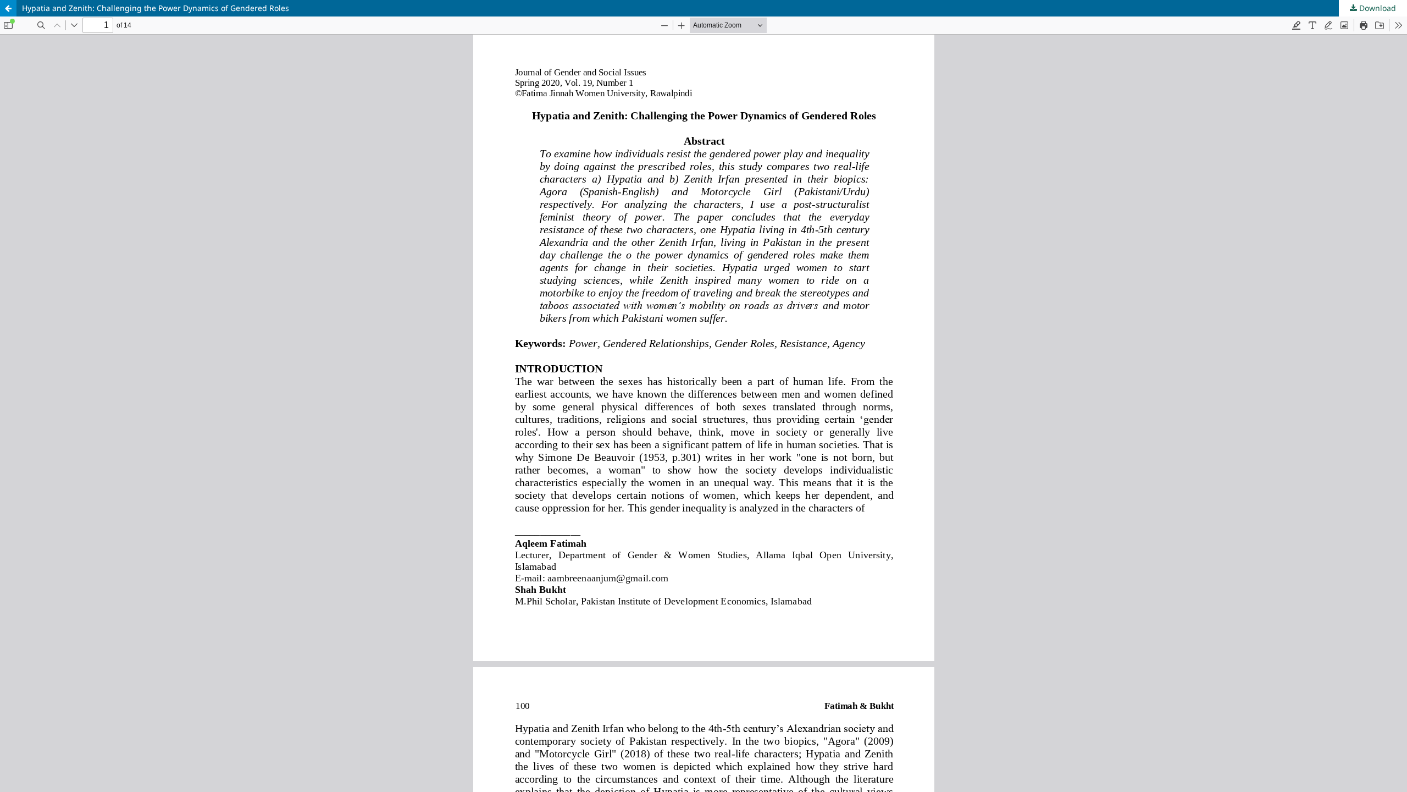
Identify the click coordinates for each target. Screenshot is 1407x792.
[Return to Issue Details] (8, 8)
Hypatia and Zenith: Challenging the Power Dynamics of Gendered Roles (155, 8)
